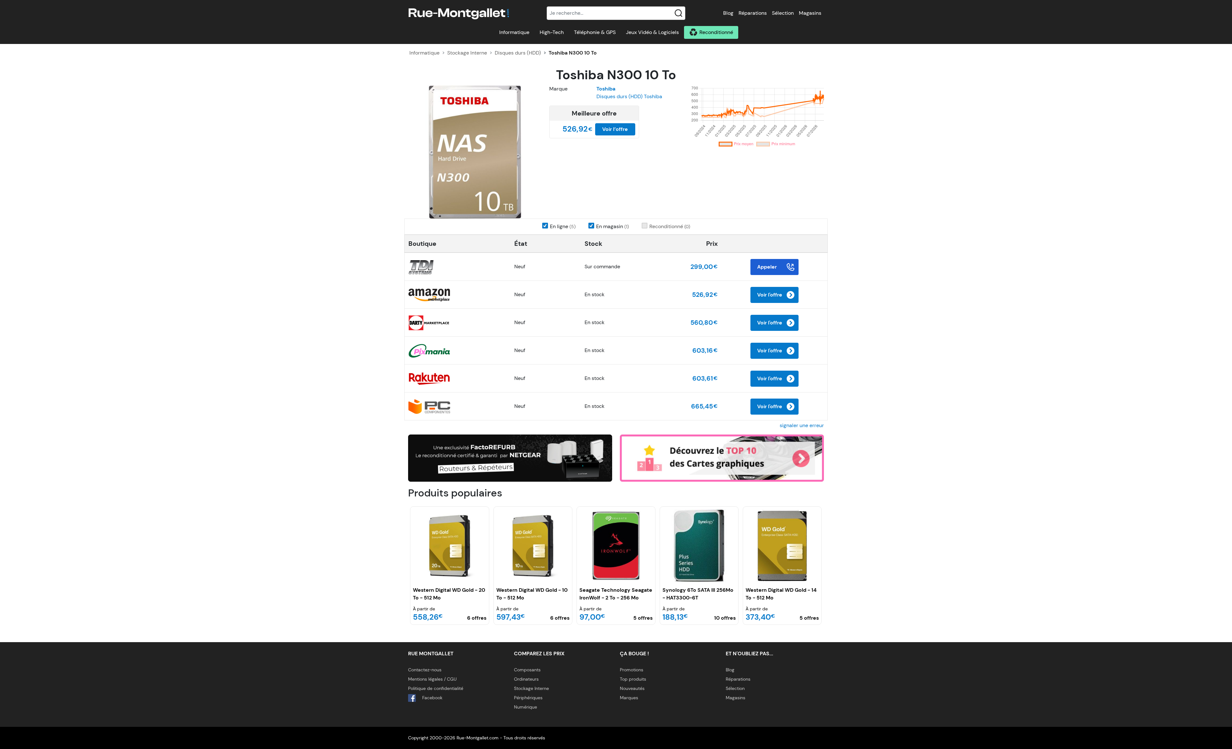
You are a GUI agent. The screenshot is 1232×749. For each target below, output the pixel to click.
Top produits (633, 679)
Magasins (810, 13)
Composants (527, 670)
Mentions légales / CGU (432, 679)
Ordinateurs (526, 679)
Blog (728, 13)
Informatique (514, 32)
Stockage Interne (467, 52)
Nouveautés (632, 688)
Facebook (431, 698)
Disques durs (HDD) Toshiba (629, 96)
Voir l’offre (615, 129)
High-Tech (552, 32)
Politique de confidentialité (435, 688)
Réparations (753, 13)
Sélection (783, 13)
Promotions (631, 670)
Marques (629, 698)
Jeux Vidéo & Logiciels (652, 32)
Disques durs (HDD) (518, 52)
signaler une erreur (802, 425)
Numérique (525, 707)
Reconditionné (716, 32)
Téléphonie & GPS (595, 32)
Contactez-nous (424, 670)
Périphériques (528, 698)
